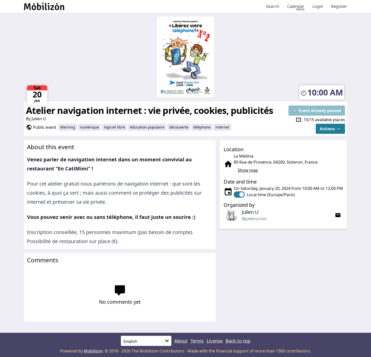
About (181, 341)
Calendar (295, 6)
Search (272, 6)
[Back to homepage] (143, 6)
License (215, 341)
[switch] (264, 194)
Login (317, 6)
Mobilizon (93, 351)
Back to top (238, 341)
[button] (330, 129)
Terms (197, 341)
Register (339, 6)
